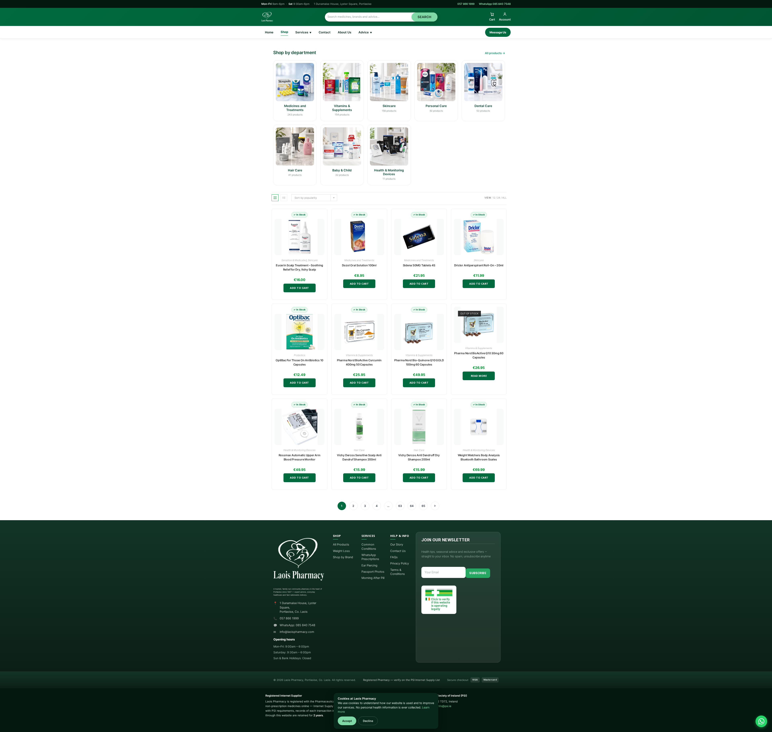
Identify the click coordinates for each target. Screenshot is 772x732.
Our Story (396, 544)
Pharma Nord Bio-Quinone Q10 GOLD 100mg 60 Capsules (419, 362)
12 (494, 197)
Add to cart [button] (299, 288)
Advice (365, 32)
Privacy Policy (399, 563)
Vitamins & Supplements (359, 355)
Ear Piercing (369, 565)
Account (505, 19)
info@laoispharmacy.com (297, 632)
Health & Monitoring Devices (299, 450)
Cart (492, 19)
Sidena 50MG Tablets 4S (419, 265)
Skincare (313, 260)
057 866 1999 (465, 3)
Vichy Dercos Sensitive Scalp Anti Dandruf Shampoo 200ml (359, 457)
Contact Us (398, 551)
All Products (341, 544)
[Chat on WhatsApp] (761, 721)
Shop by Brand (343, 557)
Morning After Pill (372, 578)
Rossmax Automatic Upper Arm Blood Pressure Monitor (299, 457)
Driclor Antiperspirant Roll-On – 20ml (479, 265)
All (504, 197)
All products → (495, 53)
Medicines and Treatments (359, 260)
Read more (479, 376)
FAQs (394, 557)
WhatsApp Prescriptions (370, 557)
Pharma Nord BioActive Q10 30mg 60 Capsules (478, 355)
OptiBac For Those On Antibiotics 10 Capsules (299, 362)
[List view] (283, 197)
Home (269, 32)
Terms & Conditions (397, 572)
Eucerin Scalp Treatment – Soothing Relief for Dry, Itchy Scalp (299, 267)
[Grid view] (275, 197)
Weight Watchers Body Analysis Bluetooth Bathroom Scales (479, 457)
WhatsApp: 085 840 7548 (297, 625)
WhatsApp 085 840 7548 (495, 3)
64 (412, 506)
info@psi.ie (444, 706)
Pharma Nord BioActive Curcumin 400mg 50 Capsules (359, 362)
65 (423, 506)
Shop (284, 32)
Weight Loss (341, 551)
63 (400, 506)
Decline (368, 721)
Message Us (498, 32)
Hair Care (359, 450)
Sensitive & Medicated (294, 260)
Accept (347, 721)
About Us (344, 32)
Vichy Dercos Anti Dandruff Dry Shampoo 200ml (419, 457)
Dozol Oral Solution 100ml (359, 265)
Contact (325, 32)
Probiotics (299, 355)
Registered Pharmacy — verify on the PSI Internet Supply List (401, 680)
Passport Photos (372, 571)
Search (424, 17)
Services (303, 32)
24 (498, 197)
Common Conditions (368, 546)
